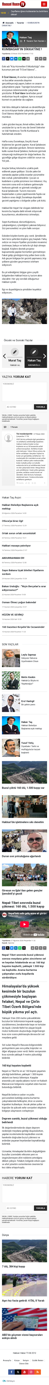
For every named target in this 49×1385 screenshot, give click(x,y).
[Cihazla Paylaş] (24, 58)
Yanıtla (21, 483)
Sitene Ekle (23, 1364)
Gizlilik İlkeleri (37, 1360)
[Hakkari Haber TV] (14, 4)
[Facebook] (3, 58)
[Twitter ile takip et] (18, 1372)
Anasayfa (9, 23)
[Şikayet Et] (45, 483)
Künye (17, 1360)
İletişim (26, 1360)
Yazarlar (20, 23)
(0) (28, 483)
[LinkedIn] (16, 58)
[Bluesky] (11, 58)
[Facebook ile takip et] (11, 1372)
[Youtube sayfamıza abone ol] (24, 1372)
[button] (36, 58)
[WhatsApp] (20, 58)
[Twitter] (7, 58)
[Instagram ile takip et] (31, 1372)
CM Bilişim (10, 1381)
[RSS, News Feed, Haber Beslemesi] (37, 1372)
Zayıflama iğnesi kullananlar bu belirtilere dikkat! (29, 13)
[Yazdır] (28, 58)
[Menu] (44, 4)
